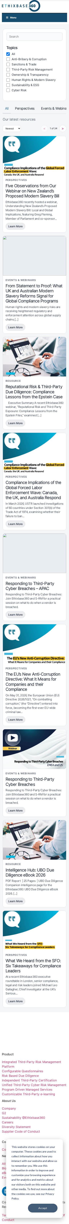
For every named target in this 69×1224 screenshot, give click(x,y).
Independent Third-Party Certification (29, 1080)
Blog (5, 1168)
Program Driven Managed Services (27, 1089)
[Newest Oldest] (12, 128)
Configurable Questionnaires (22, 1071)
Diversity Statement (16, 1127)
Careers (7, 1122)
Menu (13, 17)
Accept (42, 1208)
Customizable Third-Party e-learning (28, 1094)
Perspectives (24, 108)
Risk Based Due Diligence (20, 1076)
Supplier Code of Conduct (21, 1131)
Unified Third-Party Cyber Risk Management (34, 1085)
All (6, 108)
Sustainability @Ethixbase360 (23, 1118)
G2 (4, 1113)
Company (9, 1108)
